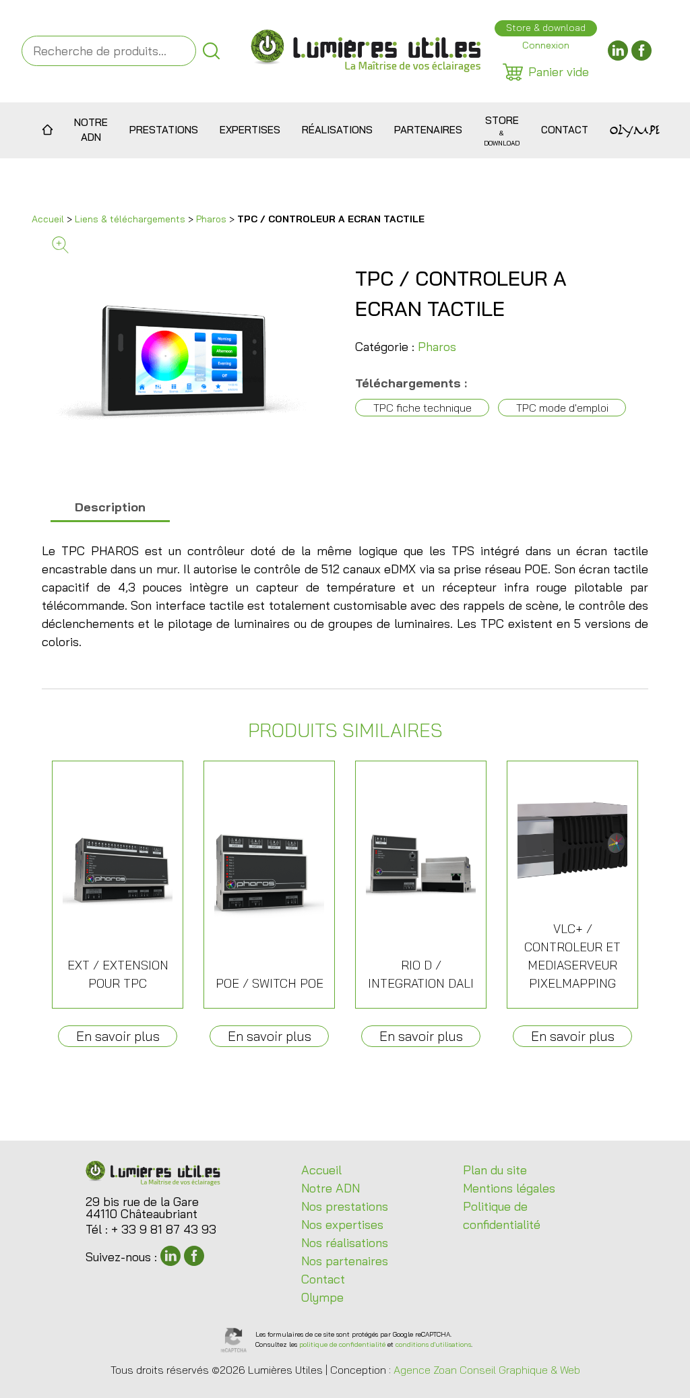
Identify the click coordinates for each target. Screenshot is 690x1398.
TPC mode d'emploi (562, 407)
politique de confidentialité (342, 1344)
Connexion (545, 45)
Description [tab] (110, 507)
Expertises (250, 129)
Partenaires (428, 129)
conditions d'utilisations (433, 1344)
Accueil (47, 130)
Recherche (211, 51)
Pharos (211, 219)
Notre (330, 1188)
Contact (564, 129)
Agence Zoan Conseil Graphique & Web (487, 1369)
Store (502, 130)
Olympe (635, 130)
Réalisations (337, 129)
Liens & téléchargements (130, 219)
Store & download (546, 28)
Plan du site (495, 1170)
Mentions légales (509, 1188)
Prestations (163, 129)
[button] (193, 244)
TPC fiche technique (422, 407)
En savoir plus (118, 1035)
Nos (344, 1206)
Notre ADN (91, 130)
